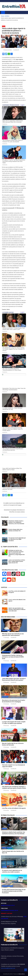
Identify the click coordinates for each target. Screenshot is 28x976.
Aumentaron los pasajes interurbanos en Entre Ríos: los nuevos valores (14, 511)
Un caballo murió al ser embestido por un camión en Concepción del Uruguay (13, 504)
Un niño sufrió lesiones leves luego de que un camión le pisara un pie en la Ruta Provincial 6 (14, 891)
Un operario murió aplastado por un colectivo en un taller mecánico (17, 539)
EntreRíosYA (16, 49)
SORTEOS (4, 804)
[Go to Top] (25, 969)
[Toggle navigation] (6, 12)
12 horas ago (6, 682)
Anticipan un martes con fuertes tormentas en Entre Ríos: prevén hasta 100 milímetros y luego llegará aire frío (16, 553)
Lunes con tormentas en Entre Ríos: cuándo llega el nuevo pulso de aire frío (16, 561)
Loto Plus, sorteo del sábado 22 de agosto (14, 808)
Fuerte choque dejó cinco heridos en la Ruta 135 (15, 530)
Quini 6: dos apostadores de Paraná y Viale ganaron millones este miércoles (16, 609)
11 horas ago (6, 637)
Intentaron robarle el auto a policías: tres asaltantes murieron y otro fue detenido (16, 522)
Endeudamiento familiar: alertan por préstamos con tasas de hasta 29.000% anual (13, 657)
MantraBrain (22, 974)
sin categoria (5, 761)
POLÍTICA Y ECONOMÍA (6, 630)
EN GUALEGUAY (5, 696)
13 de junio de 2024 (7, 49)
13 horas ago (6, 725)
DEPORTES (4, 739)
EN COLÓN (4, 847)
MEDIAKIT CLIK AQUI (6, 913)
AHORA (3, 26)
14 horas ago (6, 768)
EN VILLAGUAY (4, 886)
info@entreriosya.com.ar (8, 905)
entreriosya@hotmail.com (8, 968)
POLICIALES (4, 828)
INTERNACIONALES (9, 718)
